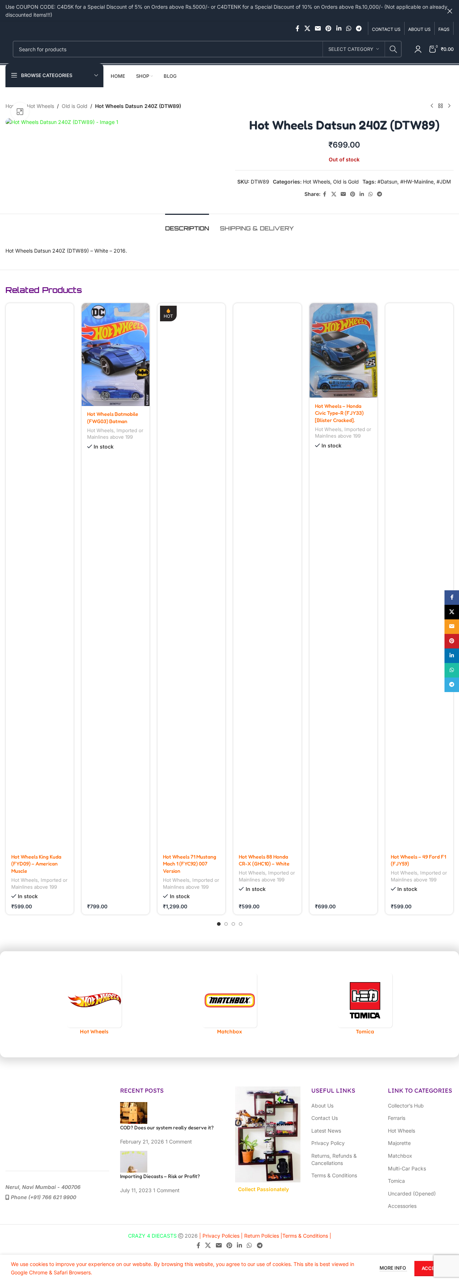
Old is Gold (74, 106)
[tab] (187, 225)
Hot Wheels (40, 106)
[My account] (418, 49)
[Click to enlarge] (20, 112)
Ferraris (396, 1118)
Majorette (399, 1143)
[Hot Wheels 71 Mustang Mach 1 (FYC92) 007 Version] (191, 575)
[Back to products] (440, 106)
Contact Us (324, 1118)
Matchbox (400, 1156)
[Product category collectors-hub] (154, 1004)
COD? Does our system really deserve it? (167, 1127)
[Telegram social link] (359, 28)
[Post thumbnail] (133, 1112)
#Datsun (387, 181)
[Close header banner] (450, 11)
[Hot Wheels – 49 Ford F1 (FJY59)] (419, 575)
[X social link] (307, 28)
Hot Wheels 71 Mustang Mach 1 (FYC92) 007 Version (189, 863)
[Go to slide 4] (240, 924)
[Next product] (449, 106)
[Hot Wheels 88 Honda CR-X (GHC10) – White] (267, 575)
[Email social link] (317, 28)
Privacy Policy (328, 1143)
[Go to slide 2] (226, 924)
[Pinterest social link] (328, 28)
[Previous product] (431, 106)
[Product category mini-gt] (290, 1004)
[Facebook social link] (297, 28)
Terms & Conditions (334, 1175)
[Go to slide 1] (219, 924)
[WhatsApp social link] (348, 28)
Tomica (396, 1181)
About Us (322, 1105)
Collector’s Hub (406, 1105)
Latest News (326, 1131)
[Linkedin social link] (339, 28)
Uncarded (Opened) (412, 1193)
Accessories (402, 1206)
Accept (431, 1268)
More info (393, 1268)
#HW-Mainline (417, 181)
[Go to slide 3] (233, 924)
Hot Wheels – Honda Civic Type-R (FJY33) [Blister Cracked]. (339, 413)
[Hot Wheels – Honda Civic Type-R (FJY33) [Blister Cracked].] (343, 350)
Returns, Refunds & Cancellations (334, 1159)
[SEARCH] (393, 49)
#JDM (444, 181)
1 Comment (178, 1141)
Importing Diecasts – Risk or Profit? (160, 1176)
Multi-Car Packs (407, 1168)
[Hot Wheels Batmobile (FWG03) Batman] (115, 354)
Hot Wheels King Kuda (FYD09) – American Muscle (36, 863)
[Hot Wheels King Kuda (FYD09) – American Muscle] (40, 575)
